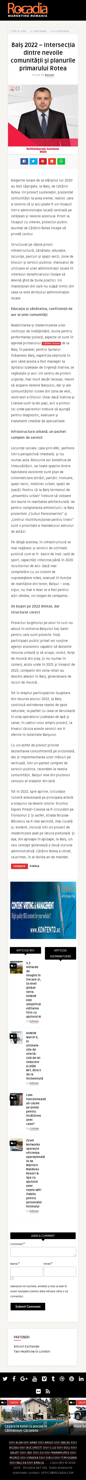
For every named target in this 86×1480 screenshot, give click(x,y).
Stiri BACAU (62, 1442)
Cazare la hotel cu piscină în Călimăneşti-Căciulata (26, 1429)
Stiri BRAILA (35, 1463)
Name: (15, 1264)
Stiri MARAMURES (56, 1453)
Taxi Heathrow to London (32, 1351)
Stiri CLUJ (49, 1448)
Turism (14, 1402)
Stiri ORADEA (29, 1458)
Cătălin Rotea (51, 343)
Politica (34, 866)
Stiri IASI (26, 1453)
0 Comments (61, 31)
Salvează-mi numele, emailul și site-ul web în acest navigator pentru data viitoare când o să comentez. (39, 1291)
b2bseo (34, 1021)
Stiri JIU (38, 1453)
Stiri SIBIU (46, 1458)
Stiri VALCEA (18, 1463)
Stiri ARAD (30, 1442)
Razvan (49, 75)
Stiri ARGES (46, 1442)
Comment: (17, 1244)
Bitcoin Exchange (26, 1346)
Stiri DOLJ (63, 1448)
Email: (48, 1264)
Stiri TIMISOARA (65, 1458)
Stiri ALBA (16, 1442)
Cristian (34, 1128)
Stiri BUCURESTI (30, 1448)
